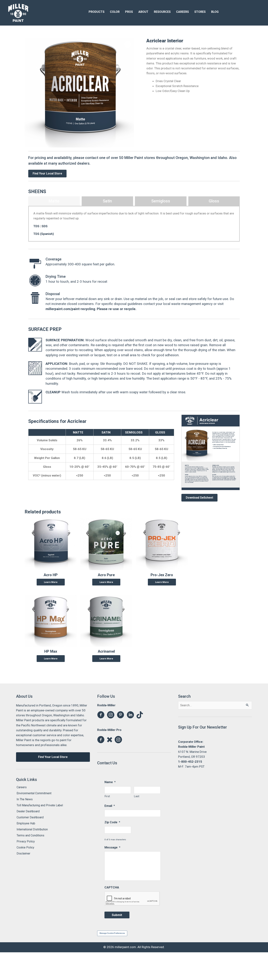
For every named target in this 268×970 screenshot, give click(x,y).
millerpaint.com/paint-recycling (70, 309)
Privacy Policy (26, 841)
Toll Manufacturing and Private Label (40, 805)
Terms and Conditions (30, 835)
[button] (127, 44)
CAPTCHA (111, 887)
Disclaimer (23, 853)
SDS (45, 226)
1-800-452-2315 (190, 761)
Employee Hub (26, 823)
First (107, 796)
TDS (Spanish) (43, 234)
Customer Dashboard (30, 817)
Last (136, 796)
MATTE (78, 432)
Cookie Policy (25, 847)
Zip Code (112, 822)
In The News (25, 799)
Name (110, 782)
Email (109, 806)
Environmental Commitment (34, 793)
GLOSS (160, 432)
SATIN (106, 432)
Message (112, 847)
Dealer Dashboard (28, 811)
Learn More (50, 582)
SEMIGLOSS (134, 432)
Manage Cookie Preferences (112, 933)
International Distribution (32, 829)
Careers (22, 787)
